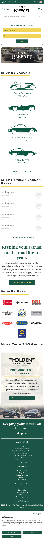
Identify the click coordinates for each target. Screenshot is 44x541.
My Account (22, 477)
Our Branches (22, 495)
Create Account (22, 475)
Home (22, 446)
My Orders (22, 480)
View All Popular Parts (22, 237)
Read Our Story (22, 282)
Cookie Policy (22, 462)
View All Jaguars (22, 171)
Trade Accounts (22, 497)
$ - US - (36, 2)
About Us (22, 488)
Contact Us (22, 490)
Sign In (22, 473)
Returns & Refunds (22, 458)
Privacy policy (37, 514)
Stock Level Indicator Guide (22, 451)
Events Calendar (22, 492)
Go (22, 41)
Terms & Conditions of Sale (22, 455)
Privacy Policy (22, 460)
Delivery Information (22, 453)
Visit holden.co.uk (22, 398)
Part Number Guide (22, 448)
